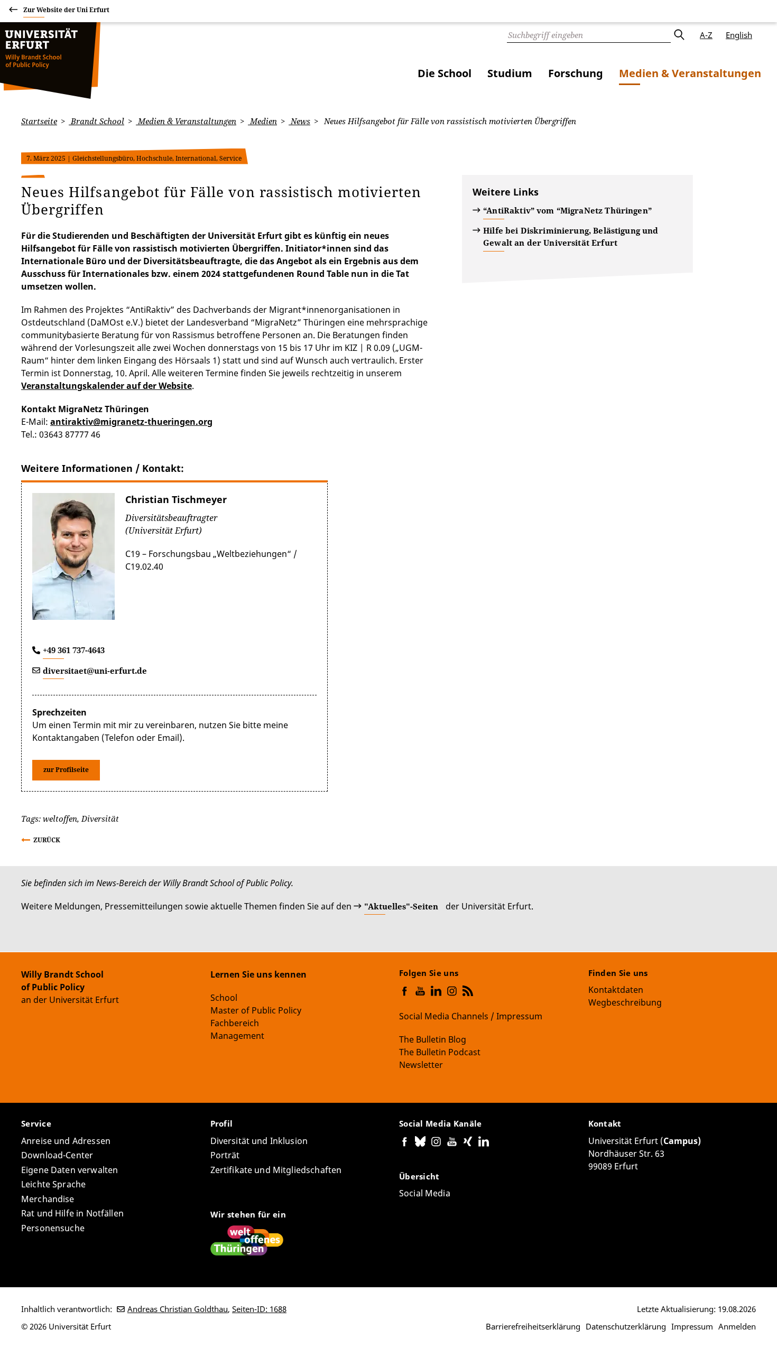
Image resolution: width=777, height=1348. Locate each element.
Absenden (679, 35)
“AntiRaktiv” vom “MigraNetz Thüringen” (567, 210)
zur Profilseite (66, 769)
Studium (509, 73)
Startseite (39, 121)
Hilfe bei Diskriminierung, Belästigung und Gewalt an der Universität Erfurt (570, 236)
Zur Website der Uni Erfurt (66, 9)
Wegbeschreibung (625, 1002)
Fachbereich (234, 1023)
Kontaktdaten (615, 990)
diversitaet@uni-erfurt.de (95, 670)
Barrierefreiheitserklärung (533, 1326)
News (299, 121)
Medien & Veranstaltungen (690, 73)
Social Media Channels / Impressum (470, 1016)
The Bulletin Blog (432, 1039)
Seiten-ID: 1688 (259, 1309)
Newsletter (421, 1065)
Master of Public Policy (255, 1010)
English (739, 35)
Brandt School (96, 121)
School (223, 997)
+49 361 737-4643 (74, 650)
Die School (444, 73)
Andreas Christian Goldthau (177, 1309)
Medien (262, 121)
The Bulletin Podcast (439, 1052)
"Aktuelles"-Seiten (401, 906)
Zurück (46, 839)
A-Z (706, 35)
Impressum (692, 1326)
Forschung (575, 73)
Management (237, 1036)
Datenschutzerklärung (626, 1326)
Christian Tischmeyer (176, 499)
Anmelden (737, 1326)
